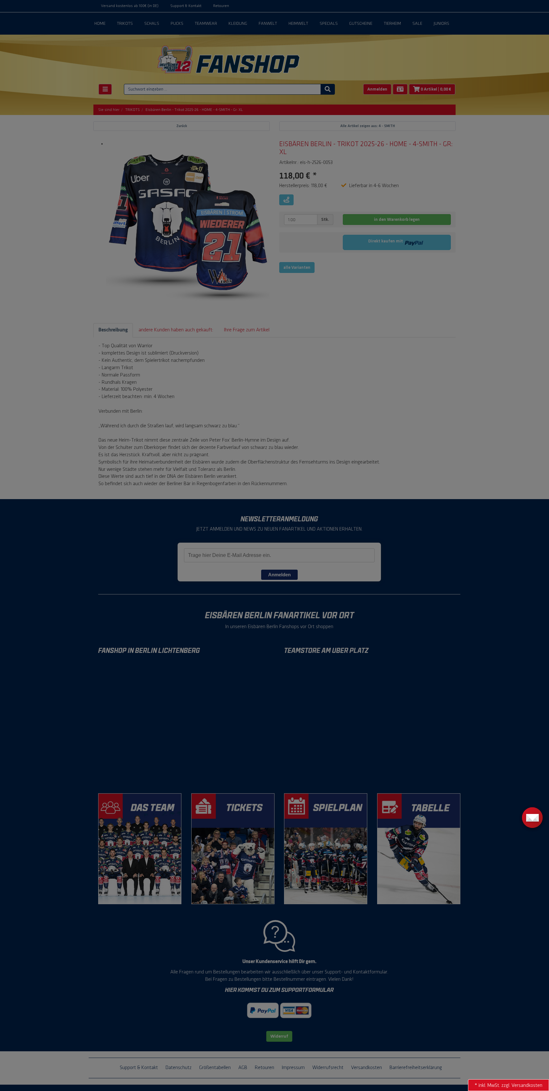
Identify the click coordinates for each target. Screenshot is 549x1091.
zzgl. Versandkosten (521, 1085)
